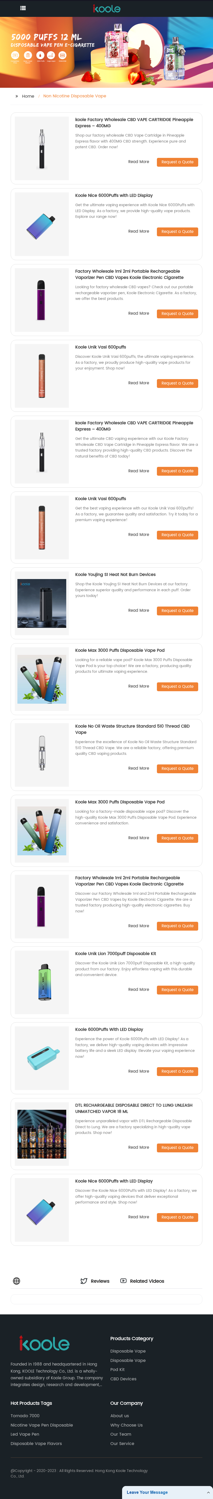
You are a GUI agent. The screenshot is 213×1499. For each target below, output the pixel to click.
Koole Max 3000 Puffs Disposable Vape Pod (120, 650)
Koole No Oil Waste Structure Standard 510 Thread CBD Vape (132, 729)
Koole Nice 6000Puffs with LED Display (114, 195)
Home (28, 96)
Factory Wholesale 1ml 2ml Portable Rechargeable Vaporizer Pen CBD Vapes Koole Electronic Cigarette (129, 274)
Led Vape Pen (25, 1434)
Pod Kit (117, 1370)
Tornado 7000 (25, 1416)
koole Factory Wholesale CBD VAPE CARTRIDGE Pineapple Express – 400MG (134, 122)
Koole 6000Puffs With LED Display (109, 1029)
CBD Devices (123, 1379)
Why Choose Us (126, 1425)
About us (119, 1416)
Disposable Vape (128, 1351)
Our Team (120, 1434)
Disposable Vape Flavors (36, 1444)
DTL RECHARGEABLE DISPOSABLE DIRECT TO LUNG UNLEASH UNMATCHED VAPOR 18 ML (133, 1108)
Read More (138, 162)
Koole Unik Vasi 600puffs (100, 347)
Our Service (122, 1443)
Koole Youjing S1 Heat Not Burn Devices (115, 574)
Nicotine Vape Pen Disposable (42, 1425)
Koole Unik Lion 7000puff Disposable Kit (115, 953)
